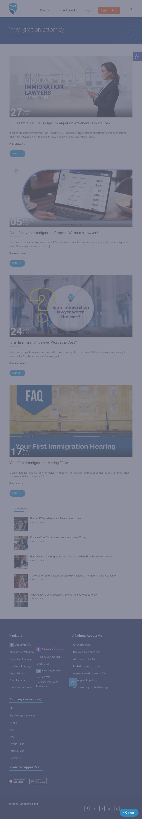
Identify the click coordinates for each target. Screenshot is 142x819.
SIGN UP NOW (71, 419)
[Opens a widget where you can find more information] (129, 813)
